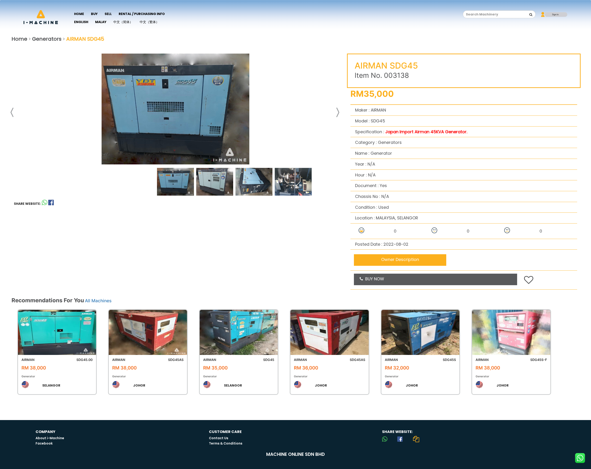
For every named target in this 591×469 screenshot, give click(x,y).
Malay (100, 22)
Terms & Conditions (225, 443)
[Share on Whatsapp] (44, 204)
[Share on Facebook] (400, 439)
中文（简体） (123, 22)
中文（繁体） (149, 22)
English (81, 22)
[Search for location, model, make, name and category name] (531, 14)
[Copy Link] (416, 439)
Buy (94, 14)
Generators (46, 38)
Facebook (44, 443)
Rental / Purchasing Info (142, 14)
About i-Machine (50, 438)
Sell (108, 14)
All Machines (98, 300)
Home (79, 14)
